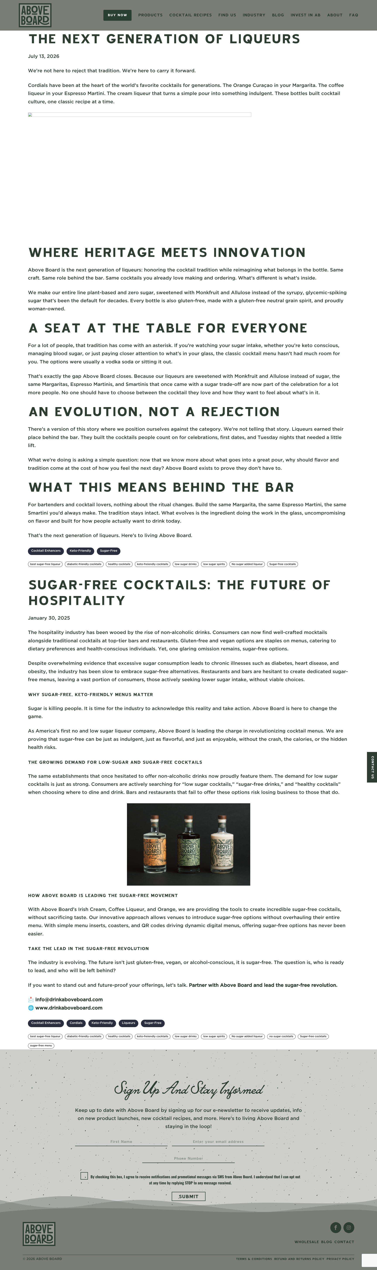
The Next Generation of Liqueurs (164, 38)
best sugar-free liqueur (45, 564)
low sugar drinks (186, 564)
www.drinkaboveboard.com (69, 1008)
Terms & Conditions (254, 1259)
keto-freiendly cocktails (152, 564)
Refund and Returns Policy (299, 1259)
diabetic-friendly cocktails (84, 564)
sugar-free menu (41, 1045)
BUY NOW (117, 15)
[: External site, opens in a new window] (335, 1227)
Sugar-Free (108, 551)
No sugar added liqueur (247, 564)
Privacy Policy (340, 1259)
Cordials (76, 1023)
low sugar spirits (214, 564)
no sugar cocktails (281, 1036)
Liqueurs (128, 1023)
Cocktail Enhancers (46, 551)
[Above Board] (39, 1234)
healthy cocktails (119, 564)
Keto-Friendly (80, 551)
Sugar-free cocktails (282, 564)
